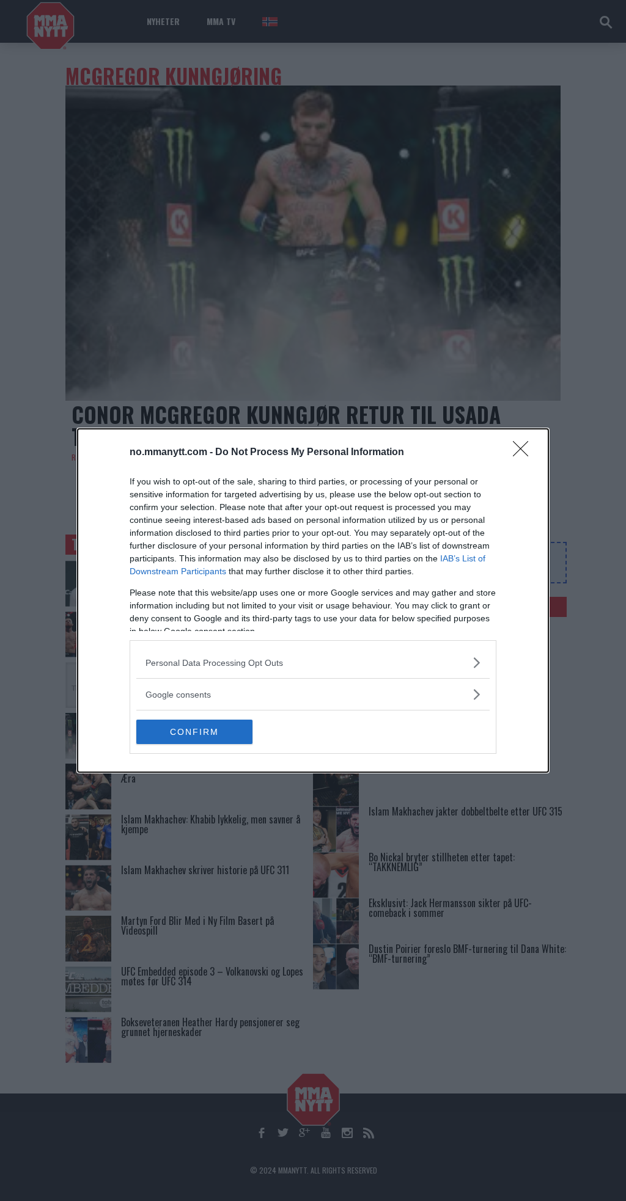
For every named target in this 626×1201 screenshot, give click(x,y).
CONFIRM (194, 732)
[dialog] (313, 600)
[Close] (524, 452)
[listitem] (313, 662)
